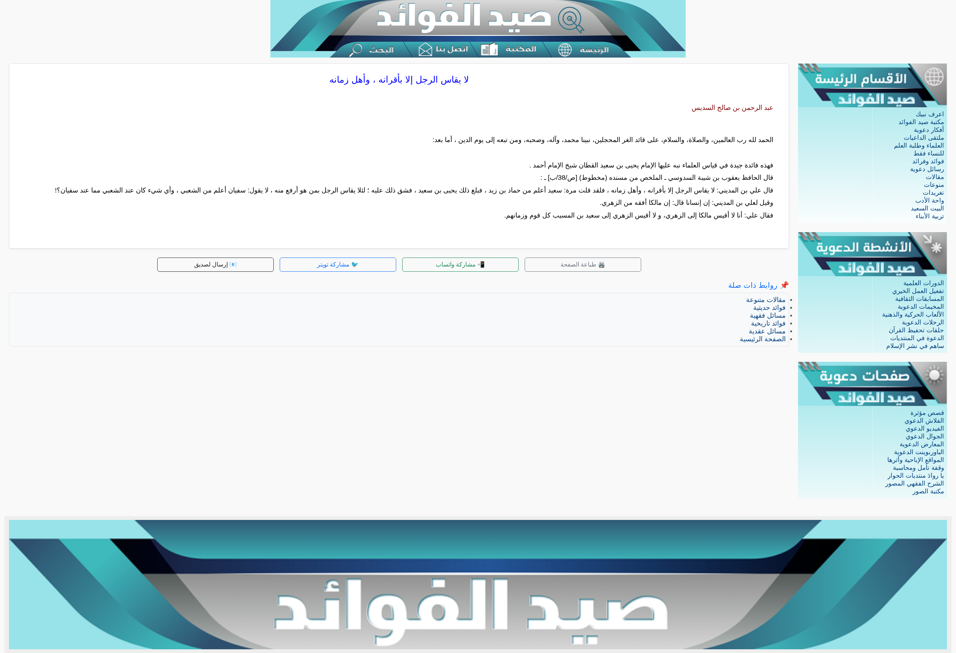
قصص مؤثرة (927, 412)
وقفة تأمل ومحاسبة (918, 467)
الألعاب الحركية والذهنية (913, 314)
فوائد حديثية (769, 307)
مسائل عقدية (767, 331)
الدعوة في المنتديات (917, 338)
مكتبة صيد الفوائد (921, 122)
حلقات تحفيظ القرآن (916, 330)
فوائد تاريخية (768, 323)
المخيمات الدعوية (921, 306)
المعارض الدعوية (922, 444)
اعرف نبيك (930, 114)
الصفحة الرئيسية (763, 339)
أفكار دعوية (929, 129)
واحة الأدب (929, 200)
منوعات (934, 184)
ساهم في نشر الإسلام (915, 345)
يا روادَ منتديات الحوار (916, 475)
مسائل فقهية (768, 315)
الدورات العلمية (923, 283)
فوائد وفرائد (928, 161)
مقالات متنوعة (766, 300)
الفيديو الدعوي (925, 428)
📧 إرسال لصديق (215, 264)
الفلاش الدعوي (924, 420)
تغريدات (933, 192)
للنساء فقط (928, 153)
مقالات (935, 177)
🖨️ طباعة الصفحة (583, 264)
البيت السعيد (927, 208)
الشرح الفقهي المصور (914, 483)
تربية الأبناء (930, 216)
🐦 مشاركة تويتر (337, 264)
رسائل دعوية (927, 169)
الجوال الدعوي (925, 436)
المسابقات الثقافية (919, 298)
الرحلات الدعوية (923, 322)
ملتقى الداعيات (924, 137)
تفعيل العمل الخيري (918, 291)
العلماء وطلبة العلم (919, 145)
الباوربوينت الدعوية (919, 452)
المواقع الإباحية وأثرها (915, 459)
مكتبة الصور (928, 491)
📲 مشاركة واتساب (460, 264)
